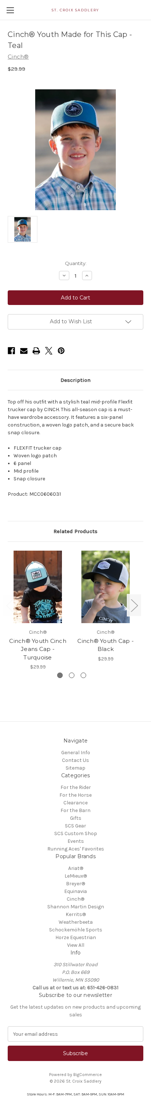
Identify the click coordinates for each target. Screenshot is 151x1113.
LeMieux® (76, 876)
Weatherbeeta (76, 922)
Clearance (75, 803)
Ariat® (75, 868)
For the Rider (75, 787)
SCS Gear (75, 826)
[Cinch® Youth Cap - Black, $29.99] (106, 587)
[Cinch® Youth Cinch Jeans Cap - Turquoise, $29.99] (38, 587)
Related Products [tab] (75, 531)
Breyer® (75, 884)
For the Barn (75, 810)
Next (134, 605)
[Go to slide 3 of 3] (83, 675)
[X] (48, 351)
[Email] (23, 351)
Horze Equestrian (75, 937)
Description (75, 380)
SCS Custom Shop (75, 833)
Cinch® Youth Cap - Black (105, 645)
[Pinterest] (61, 351)
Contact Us (75, 760)
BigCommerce (87, 1074)
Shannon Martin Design (75, 907)
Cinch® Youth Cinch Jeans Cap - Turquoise (37, 649)
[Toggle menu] (10, 10)
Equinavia (75, 891)
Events (75, 841)
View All (75, 945)
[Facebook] (11, 351)
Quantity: (75, 263)
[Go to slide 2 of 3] (71, 675)
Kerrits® (76, 914)
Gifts (75, 818)
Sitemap (75, 768)
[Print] (36, 351)
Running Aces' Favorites (75, 849)
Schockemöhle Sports (75, 930)
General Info (75, 752)
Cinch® (75, 899)
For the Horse (75, 795)
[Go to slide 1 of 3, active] (60, 675)
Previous (9, 605)
